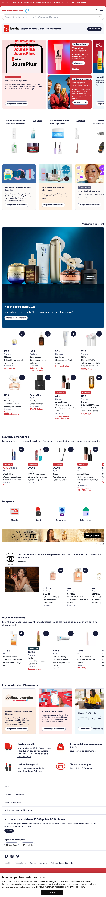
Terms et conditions (38, 863)
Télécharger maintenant (53, 728)
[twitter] (18, 856)
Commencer (85, 728)
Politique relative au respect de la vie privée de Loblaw (60, 887)
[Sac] (96, 10)
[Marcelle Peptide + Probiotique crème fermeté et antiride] (58, 133)
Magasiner (81, 2)
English (7, 863)
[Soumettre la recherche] (100, 17)
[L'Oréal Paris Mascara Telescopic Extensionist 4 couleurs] (77, 133)
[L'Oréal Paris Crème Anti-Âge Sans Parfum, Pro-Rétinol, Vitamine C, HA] (33, 148)
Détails (75, 68)
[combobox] (53, 17)
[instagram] (12, 856)
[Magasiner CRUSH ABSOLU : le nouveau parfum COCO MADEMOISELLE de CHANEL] (22, 579)
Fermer (52, 892)
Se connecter (94, 28)
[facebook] (6, 856)
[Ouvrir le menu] (102, 10)
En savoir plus (80, 102)
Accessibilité (20, 863)
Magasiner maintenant (17, 103)
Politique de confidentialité (62, 863)
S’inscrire (9, 831)
